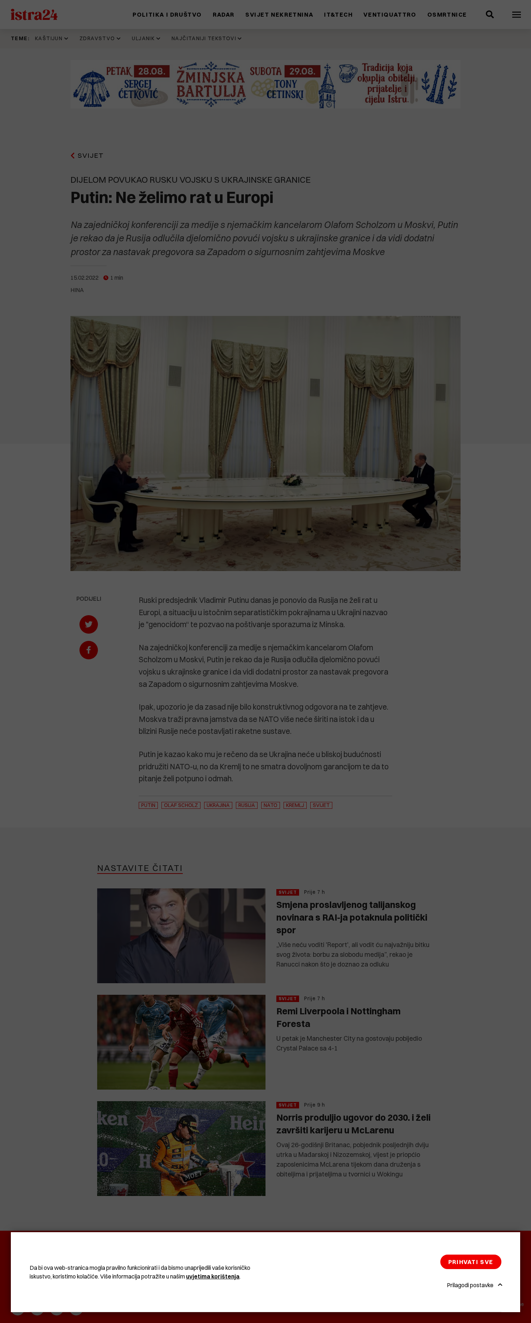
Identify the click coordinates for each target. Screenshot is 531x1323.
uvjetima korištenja (212, 1276)
